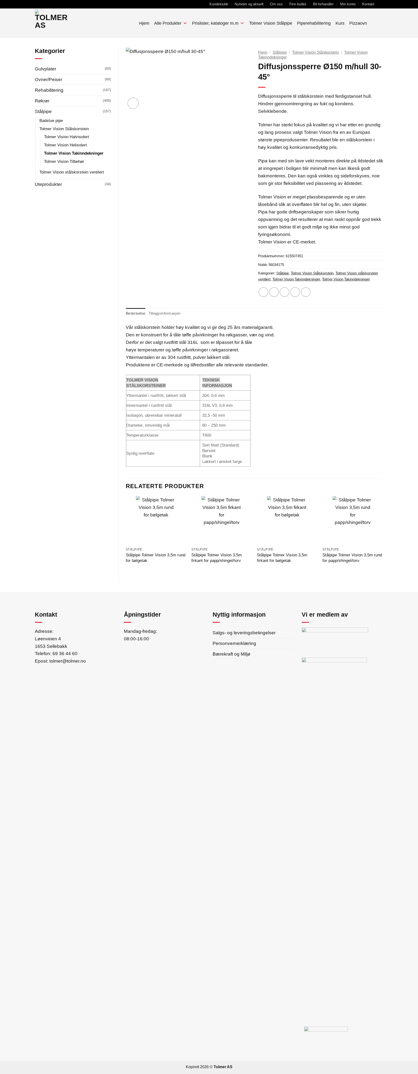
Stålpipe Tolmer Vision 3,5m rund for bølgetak (155, 557)
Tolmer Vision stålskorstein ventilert (71, 172)
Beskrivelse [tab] (135, 313)
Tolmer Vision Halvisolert (66, 136)
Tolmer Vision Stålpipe (270, 23)
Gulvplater (45, 68)
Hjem (144, 23)
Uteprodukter (48, 184)
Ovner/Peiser (48, 79)
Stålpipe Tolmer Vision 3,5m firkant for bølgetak (282, 557)
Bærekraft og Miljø (231, 654)
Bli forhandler (323, 4)
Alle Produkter (167, 23)
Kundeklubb (218, 4)
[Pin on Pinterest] (295, 292)
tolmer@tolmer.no (67, 661)
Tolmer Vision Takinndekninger (74, 153)
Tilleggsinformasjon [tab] (164, 313)
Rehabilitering (49, 90)
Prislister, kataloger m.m (215, 23)
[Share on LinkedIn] (306, 292)
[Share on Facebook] (263, 292)
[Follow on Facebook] (380, 4)
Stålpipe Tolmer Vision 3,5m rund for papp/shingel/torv (352, 557)
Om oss (276, 4)
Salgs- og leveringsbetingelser (244, 632)
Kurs (340, 23)
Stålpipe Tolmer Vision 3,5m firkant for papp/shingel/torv (216, 557)
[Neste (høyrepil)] (409, 537)
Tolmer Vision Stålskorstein (64, 128)
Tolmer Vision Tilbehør (64, 161)
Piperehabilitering (314, 23)
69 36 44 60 (64, 653)
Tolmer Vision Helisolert (65, 145)
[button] (373, 23)
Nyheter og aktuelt (249, 4)
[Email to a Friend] (284, 292)
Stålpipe (43, 111)
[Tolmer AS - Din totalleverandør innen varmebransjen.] (71, 23)
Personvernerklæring (234, 643)
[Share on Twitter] (274, 292)
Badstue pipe (51, 120)
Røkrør (42, 100)
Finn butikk (297, 4)
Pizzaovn (358, 23)
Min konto (348, 4)
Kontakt (368, 4)
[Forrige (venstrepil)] (8, 537)
